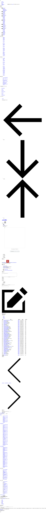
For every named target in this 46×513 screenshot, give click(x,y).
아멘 (3, 451)
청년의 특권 (5, 339)
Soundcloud (3, 4)
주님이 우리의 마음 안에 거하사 (8, 270)
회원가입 (1, 510)
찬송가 (4, 13)
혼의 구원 (5, 321)
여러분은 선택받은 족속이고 (7, 340)
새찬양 (4, 16)
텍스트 (3, 277)
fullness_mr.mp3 (5, 267)
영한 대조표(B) (5, 10)
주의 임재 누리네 (4, 63)
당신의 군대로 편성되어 (6, 338)
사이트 (4, 33)
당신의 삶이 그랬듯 (6, 326)
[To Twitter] (5, 262)
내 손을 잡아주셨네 (4, 59)
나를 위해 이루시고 (6, 330)
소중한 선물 (6, 269)
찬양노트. (4, 498)
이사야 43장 (5, 486)
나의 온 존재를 (5, 343)
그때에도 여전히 (6, 333)
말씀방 (4, 21)
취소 (2, 412)
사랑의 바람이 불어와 (6, 328)
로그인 (13, 4)
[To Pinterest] (7, 262)
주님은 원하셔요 (5, 82)
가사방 (4, 19)
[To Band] (10, 262)
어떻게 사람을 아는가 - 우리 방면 (4, 49)
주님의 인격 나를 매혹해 (6, 342)
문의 (2, 502)
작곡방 (4, 24)
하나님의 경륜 (5, 341)
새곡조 (4, 17)
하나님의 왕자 (5, 322)
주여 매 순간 (5, 353)
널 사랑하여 (5, 350)
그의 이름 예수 (5, 351)
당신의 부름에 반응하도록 (7, 331)
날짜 (3, 317)
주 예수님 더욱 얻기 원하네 (7, 347)
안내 (2, 500)
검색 (3, 356)
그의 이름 (5, 348)
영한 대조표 (4, 9)
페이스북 (3, 2)
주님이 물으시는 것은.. (4, 54)
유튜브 (2, 3)
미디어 (4, 34)
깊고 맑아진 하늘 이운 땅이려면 (7, 346)
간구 (4, 352)
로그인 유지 (2, 507)
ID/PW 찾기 (1, 509)
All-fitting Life (4, 474)
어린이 (4, 18)
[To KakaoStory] (12, 262)
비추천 (4, 255)
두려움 (4, 324)
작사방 (4, 26)
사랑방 (4, 28)
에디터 (4, 282)
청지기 (4, 23)
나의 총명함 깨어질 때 (6, 334)
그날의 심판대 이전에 (6, 327)
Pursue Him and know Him (5, 472)
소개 (2, 499)
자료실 (4, 31)
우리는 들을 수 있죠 (6, 336)
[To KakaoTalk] (15, 262)
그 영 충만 (4, 220)
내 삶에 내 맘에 (5, 80)
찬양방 (4, 11)
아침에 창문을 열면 (6, 335)
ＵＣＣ (4, 30)
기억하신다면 (5, 323)
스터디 (4, 22)
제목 (3, 316)
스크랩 (4, 257)
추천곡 (2, 1)
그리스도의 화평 (6, 329)
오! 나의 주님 (4, 477)
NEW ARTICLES (1, 423)
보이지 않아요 (5, 345)
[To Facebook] (3, 262)
